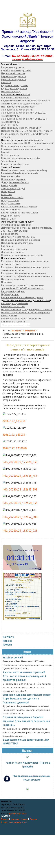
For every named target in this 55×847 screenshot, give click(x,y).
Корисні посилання (10, 209)
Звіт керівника (8, 161)
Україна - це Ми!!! (13, 657)
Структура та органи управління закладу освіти (25, 148)
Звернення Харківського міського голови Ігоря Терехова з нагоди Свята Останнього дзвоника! (27, 698)
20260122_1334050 (14, 448)
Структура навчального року (16, 224)
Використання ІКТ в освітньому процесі (22, 297)
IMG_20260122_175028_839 (19, 462)
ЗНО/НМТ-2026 (9, 124)
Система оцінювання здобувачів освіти (21, 103)
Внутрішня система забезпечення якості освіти (25, 100)
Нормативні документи (13, 179)
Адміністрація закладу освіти (16, 70)
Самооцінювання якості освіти (17, 109)
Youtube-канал (32, 59)
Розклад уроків (9, 185)
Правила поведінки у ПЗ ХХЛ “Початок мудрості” (27, 130)
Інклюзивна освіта (10, 176)
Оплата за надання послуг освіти (18, 145)
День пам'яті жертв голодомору (18, 236)
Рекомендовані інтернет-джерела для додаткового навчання (21, 320)
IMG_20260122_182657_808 (19, 517)
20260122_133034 (13, 421)
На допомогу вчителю (12, 279)
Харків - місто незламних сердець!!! (24, 672)
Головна (16, 330)
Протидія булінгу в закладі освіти (18, 106)
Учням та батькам (10, 167)
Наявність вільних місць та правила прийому (24, 170)
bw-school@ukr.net (25, 56)
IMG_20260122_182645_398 (19, 489)
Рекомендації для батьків (14, 303)
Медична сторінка (10, 215)
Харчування (7, 245)
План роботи (8, 191)
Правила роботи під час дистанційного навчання (26, 309)
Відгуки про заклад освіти (14, 85)
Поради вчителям (10, 203)
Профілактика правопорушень (17, 242)
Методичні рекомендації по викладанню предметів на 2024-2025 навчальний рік (22, 287)
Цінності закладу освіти (13, 79)
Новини (30, 330)
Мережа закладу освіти (13, 76)
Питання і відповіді (11, 91)
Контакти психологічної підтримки (19, 206)
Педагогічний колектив (13, 73)
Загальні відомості (10, 64)
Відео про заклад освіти (14, 88)
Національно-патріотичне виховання (20, 239)
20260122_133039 (13, 434)
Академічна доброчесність (15, 97)
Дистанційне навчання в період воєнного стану (26, 300)
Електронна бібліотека (13, 306)
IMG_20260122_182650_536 (19, 503)
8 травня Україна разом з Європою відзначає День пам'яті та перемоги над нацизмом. (26, 720)
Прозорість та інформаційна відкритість (22, 139)
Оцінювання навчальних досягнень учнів (22, 254)
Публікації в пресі (10, 294)
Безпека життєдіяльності (14, 248)
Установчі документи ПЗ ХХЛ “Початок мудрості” (27, 142)
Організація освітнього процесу (17, 221)
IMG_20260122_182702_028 (19, 530)
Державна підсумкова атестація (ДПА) (21, 127)
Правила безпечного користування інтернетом (25, 312)
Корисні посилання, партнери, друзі (19, 212)
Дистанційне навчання (12, 251)
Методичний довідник (13, 291)
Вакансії (5, 152)
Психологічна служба (12, 197)
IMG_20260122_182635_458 (19, 475)
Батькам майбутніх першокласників (19, 173)
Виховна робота (9, 233)
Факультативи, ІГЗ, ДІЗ (13, 188)
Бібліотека (6, 194)
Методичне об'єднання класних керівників (23, 273)
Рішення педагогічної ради (15, 164)
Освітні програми (10, 155)
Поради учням (8, 218)
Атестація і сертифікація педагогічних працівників (26, 276)
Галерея (7, 644)
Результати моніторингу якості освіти (20, 158)
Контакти (6, 82)
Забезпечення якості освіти (15, 94)
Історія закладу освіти (12, 67)
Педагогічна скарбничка (13, 257)
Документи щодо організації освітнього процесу (26, 227)
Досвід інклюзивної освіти (15, 182)
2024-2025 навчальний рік (15, 230)
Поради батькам (10, 200)
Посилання (6, 282)
